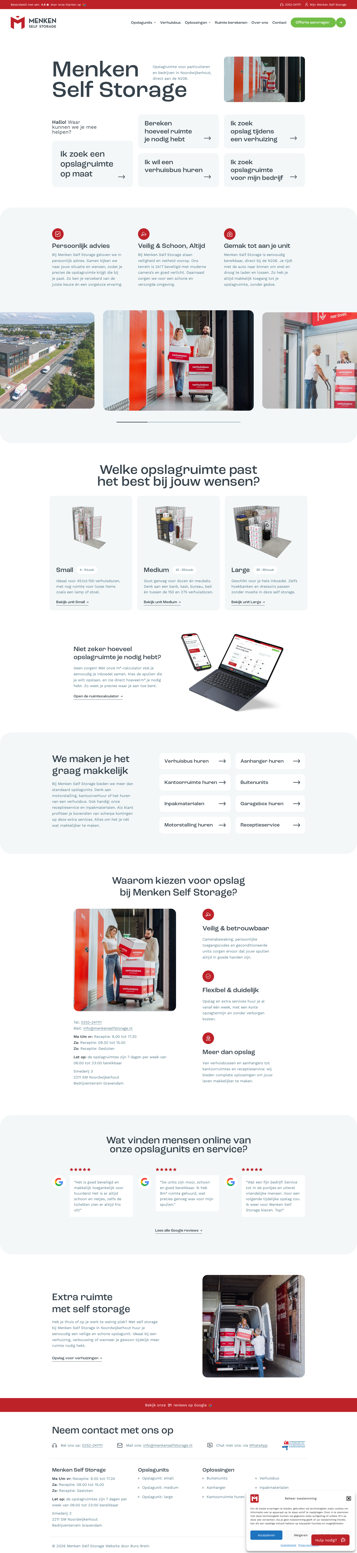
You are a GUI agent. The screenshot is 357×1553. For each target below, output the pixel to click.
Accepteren (266, 1535)
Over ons (259, 22)
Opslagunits (141, 22)
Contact (279, 22)
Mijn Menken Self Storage (328, 4)
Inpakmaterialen (274, 1487)
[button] (349, 1498)
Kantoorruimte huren (226, 1497)
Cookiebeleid (288, 1545)
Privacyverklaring (308, 1545)
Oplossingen (196, 22)
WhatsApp (258, 1445)
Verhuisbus (170, 22)
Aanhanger (216, 1487)
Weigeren (301, 1535)
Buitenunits (217, 1478)
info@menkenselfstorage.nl (108, 1028)
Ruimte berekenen (231, 22)
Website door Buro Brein (127, 1546)
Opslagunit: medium (160, 1487)
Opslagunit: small (158, 1478)
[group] (178, 360)
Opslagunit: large (157, 1497)
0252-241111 (293, 4)
